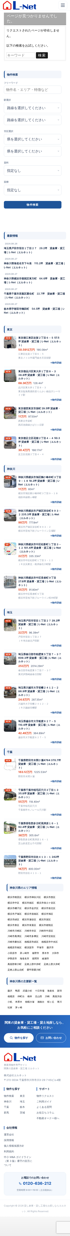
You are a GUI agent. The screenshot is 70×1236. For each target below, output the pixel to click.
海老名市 (24, 958)
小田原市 (12, 953)
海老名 (50, 990)
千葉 (6, 1106)
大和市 (55, 953)
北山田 (38, 996)
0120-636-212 (37, 1183)
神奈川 (7, 1101)
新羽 (59, 990)
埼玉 (22, 1101)
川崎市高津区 (15, 936)
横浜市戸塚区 (15, 913)
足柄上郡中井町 (32, 964)
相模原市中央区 (49, 941)
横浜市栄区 (45, 919)
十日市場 (39, 990)
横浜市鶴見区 (15, 897)
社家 (10, 1007)
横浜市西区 (49, 897)
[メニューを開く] (62, 5)
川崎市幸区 (30, 930)
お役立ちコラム (45, 1112)
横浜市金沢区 (31, 908)
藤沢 (10, 990)
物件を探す (21, 1037)
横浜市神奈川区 (32, 897)
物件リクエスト (45, 1095)
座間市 (35, 958)
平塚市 (40, 947)
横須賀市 (29, 947)
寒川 (59, 1001)
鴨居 (17, 990)
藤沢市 (50, 947)
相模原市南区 (15, 947)
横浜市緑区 (13, 919)
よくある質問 (44, 1106)
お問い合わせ (54, 1037)
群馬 (6, 1112)
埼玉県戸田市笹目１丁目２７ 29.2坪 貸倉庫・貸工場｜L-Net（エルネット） (34, 250)
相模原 (11, 996)
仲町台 (21, 996)
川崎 (47, 996)
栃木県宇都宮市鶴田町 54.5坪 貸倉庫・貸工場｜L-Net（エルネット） (34, 310)
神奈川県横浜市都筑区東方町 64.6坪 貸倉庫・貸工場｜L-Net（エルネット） (34, 280)
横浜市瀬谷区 (29, 919)
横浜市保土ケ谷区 (46, 902)
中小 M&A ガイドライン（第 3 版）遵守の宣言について (18, 1161)
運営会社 (9, 1134)
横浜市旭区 (47, 913)
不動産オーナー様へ (48, 1118)
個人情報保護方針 (14, 1145)
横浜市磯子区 (15, 908)
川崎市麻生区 (15, 941)
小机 (10, 1001)
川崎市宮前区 (48, 936)
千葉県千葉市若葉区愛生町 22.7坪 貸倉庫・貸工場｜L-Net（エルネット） (34, 295)
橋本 (29, 996)
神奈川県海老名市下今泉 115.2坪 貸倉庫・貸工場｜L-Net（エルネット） (35, 265)
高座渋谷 (57, 996)
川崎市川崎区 (15, 930)
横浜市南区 (28, 902)
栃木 (22, 1106)
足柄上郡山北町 (16, 969)
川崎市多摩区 (31, 936)
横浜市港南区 (31, 913)
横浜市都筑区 (46, 925)
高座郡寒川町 (15, 964)
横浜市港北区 (48, 908)
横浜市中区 (13, 902)
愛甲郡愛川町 (34, 969)
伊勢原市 (12, 958)
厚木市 (45, 953)
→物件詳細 (55, 362)
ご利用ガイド (44, 1101)
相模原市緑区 (31, 941)
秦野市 (35, 953)
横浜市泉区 (13, 925)
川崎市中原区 (46, 930)
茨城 (22, 1112)
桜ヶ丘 (50, 1001)
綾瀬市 (45, 958)
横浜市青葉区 (29, 925)
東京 (22, 1095)
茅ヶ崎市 (24, 953)
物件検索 (9, 1095)
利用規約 (9, 1151)
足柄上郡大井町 (52, 964)
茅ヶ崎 (18, 1007)
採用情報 (9, 1140)
